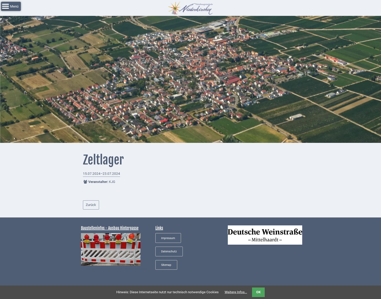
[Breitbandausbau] (110, 249)
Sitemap (166, 264)
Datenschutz (169, 251)
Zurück (91, 205)
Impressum (168, 238)
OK (258, 292)
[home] (190, 8)
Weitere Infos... (236, 292)
